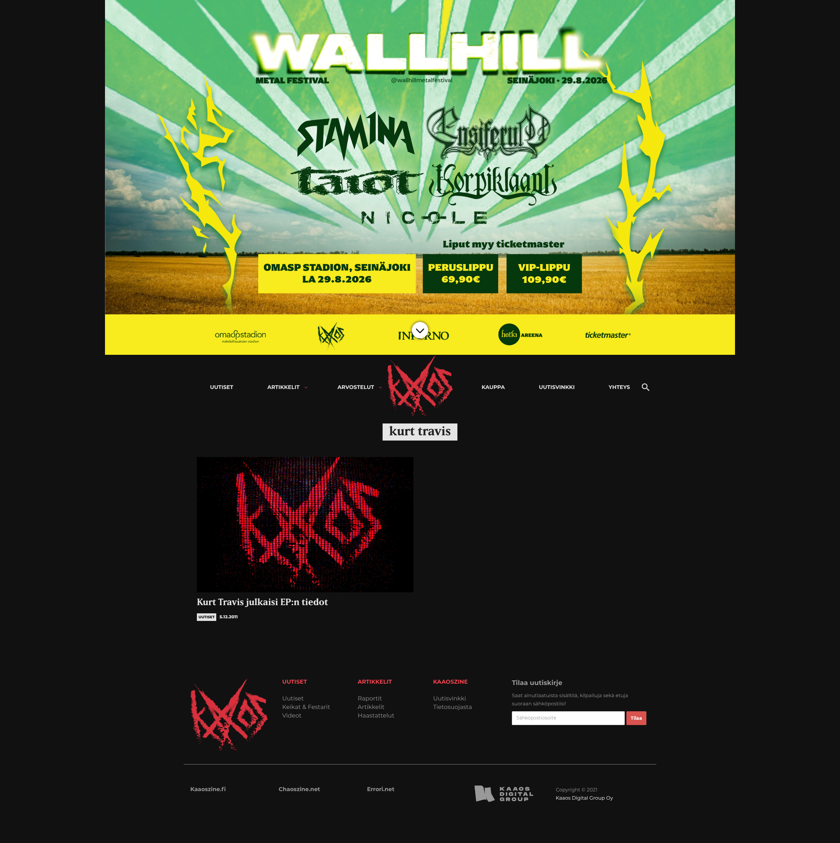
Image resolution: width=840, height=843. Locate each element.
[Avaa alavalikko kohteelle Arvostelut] (380, 387)
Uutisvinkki (449, 698)
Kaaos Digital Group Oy (584, 798)
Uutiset (293, 698)
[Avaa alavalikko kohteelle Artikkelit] (305, 387)
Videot (292, 715)
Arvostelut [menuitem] (356, 387)
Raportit (370, 698)
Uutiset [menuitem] (221, 387)
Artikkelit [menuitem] (283, 387)
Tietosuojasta (452, 707)
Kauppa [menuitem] (493, 387)
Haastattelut (376, 715)
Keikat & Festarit (306, 707)
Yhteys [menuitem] (619, 387)
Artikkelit (371, 707)
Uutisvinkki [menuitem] (557, 387)
